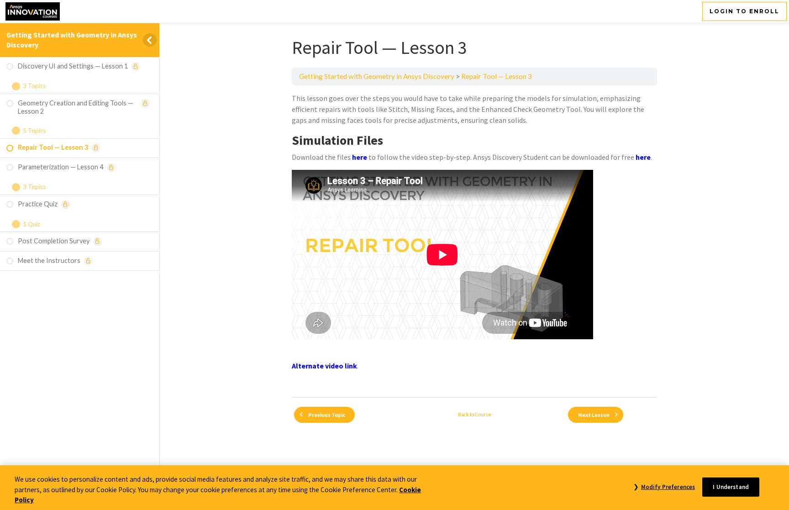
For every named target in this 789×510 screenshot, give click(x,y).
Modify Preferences (668, 486)
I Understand (731, 486)
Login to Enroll (744, 11)
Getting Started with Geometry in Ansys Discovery (376, 76)
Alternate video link (324, 365)
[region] (394, 487)
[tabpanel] (474, 241)
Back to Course (474, 414)
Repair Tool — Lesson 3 (496, 76)
